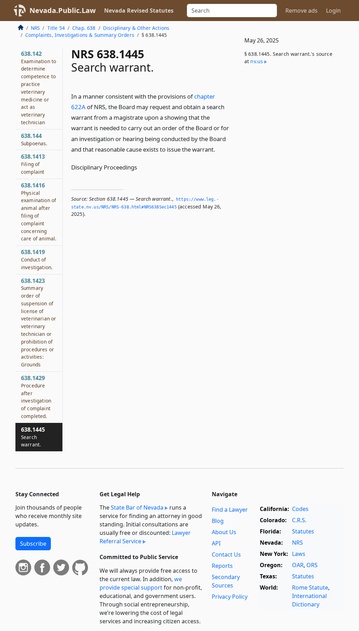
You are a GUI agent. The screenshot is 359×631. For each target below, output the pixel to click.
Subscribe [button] (33, 543)
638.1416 (38, 211)
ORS (312, 565)
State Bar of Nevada (137, 507)
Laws (298, 554)
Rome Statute (310, 587)
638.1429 (36, 396)
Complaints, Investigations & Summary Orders (79, 35)
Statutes (303, 531)
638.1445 (33, 437)
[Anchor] (219, 149)
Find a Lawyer (230, 509)
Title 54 (56, 28)
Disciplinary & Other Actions (136, 28)
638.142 (38, 88)
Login (333, 10)
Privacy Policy (230, 596)
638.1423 (38, 322)
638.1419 (37, 259)
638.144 (34, 139)
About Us (224, 532)
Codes (300, 509)
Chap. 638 (83, 28)
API (216, 543)
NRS (35, 28)
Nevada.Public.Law (62, 10)
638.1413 (33, 164)
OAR (298, 565)
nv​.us (256, 61)
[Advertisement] (291, 125)
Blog (218, 521)
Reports (222, 566)
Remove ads (301, 10)
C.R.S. (299, 520)
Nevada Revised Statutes (139, 10)
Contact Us (226, 554)
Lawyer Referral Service (145, 537)
